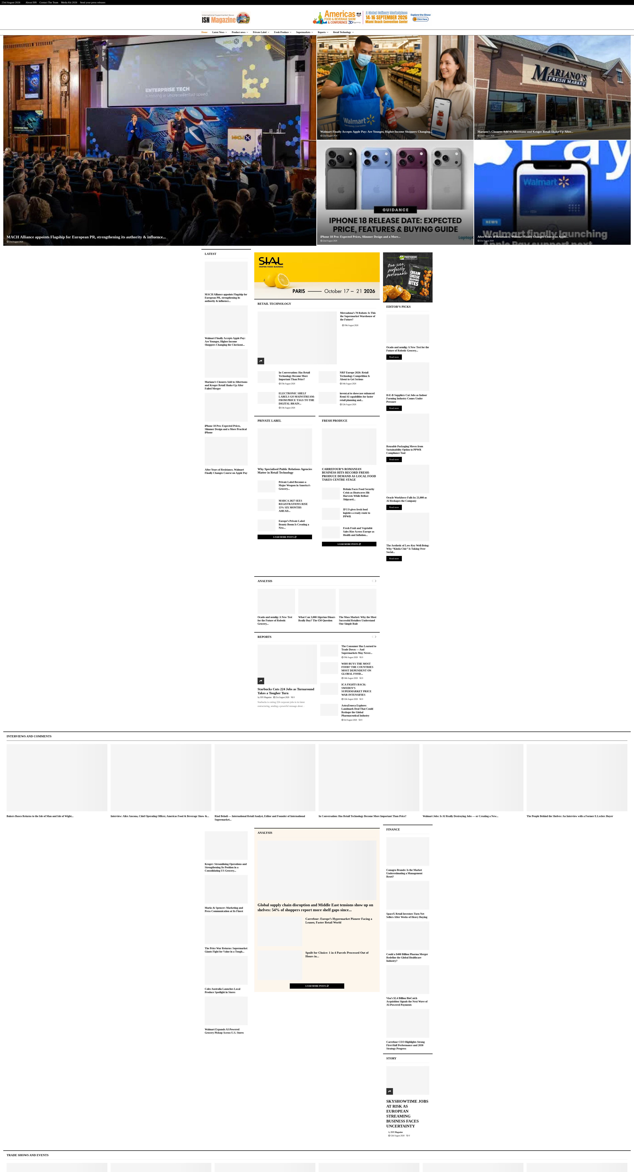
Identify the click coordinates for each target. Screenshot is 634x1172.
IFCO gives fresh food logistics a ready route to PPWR (356, 513)
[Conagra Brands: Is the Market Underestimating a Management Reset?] (407, 851)
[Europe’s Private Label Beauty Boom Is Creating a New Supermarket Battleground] (266, 525)
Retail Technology (342, 32)
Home (204, 32)
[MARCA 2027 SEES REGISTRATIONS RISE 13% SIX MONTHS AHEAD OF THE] (266, 505)
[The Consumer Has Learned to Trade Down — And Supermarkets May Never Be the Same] (329, 651)
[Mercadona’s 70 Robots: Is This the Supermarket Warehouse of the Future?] (297, 337)
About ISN (31, 2)
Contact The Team (48, 2)
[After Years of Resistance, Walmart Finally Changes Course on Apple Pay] (226, 451)
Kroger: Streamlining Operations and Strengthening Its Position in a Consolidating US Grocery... (226, 867)
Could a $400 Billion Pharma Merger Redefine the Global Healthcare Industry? (407, 957)
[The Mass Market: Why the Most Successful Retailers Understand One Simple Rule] (357, 601)
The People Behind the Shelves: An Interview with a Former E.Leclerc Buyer (570, 816)
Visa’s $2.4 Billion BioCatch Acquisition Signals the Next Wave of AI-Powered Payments (406, 1001)
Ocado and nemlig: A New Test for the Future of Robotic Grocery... (275, 620)
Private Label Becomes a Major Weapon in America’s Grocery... (294, 485)
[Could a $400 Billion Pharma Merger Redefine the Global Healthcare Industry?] (407, 935)
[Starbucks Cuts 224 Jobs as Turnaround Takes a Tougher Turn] (287, 664)
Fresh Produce (281, 32)
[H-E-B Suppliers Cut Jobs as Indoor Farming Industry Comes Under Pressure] (407, 376)
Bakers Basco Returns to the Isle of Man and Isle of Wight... (40, 816)
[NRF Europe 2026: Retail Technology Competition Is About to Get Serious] (327, 377)
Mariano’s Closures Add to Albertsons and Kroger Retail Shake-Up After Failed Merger (226, 385)
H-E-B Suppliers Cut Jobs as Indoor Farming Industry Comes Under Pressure (406, 398)
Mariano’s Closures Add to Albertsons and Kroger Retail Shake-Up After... (525, 131)
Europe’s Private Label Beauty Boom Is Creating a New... (294, 524)
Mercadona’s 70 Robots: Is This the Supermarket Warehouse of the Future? (358, 316)
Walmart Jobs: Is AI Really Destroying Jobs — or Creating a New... (460, 816)
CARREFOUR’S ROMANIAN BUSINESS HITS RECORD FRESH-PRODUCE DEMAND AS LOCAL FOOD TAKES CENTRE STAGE (349, 474)
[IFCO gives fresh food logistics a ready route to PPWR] (331, 514)
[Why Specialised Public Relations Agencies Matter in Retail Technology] (285, 446)
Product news (238, 32)
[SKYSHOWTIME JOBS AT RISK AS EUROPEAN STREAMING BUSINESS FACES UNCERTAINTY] (407, 1080)
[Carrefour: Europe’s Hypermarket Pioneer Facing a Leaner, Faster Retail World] (280, 931)
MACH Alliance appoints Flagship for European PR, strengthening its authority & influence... (86, 237)
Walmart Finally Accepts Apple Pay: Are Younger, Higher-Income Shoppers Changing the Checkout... (225, 341)
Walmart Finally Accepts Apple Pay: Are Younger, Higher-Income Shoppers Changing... (376, 131)
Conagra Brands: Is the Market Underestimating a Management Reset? (404, 873)
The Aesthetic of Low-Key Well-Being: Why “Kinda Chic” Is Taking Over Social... (407, 548)
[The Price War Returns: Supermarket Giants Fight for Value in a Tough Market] (226, 930)
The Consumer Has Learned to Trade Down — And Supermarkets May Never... (358, 649)
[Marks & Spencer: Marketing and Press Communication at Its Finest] (226, 889)
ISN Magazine (266, 697)
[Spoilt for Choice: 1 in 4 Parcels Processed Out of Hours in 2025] (280, 965)
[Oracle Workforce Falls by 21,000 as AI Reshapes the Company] (407, 479)
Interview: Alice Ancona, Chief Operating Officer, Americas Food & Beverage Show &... (160, 816)
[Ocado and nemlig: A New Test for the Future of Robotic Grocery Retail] (276, 601)
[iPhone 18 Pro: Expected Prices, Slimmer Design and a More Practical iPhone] (226, 407)
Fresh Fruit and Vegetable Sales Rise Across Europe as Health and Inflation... (358, 531)
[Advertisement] (317, 564)
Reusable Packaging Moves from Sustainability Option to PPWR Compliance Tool (404, 449)
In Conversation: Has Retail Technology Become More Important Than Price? (294, 376)
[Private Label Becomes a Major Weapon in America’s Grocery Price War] (266, 486)
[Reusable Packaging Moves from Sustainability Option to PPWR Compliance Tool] (407, 428)
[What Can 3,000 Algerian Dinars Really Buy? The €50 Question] (317, 601)
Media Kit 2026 (69, 2)
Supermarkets (303, 32)
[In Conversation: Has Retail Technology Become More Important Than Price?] (266, 377)
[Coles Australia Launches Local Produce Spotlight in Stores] (226, 970)
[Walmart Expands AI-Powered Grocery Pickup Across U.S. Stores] (226, 1011)
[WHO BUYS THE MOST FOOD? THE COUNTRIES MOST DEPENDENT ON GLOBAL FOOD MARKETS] (329, 668)
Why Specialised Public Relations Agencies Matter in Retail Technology (285, 470)
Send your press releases (92, 2)
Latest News (218, 32)
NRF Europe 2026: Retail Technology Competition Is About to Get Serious (355, 376)
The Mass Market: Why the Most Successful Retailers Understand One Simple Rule (357, 620)
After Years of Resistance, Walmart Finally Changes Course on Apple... (523, 236)
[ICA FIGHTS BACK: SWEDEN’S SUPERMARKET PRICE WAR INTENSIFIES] (329, 689)
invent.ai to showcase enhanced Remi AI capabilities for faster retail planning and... (357, 397)
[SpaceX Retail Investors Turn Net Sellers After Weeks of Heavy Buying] (407, 895)
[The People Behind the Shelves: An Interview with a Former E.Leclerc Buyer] (577, 777)
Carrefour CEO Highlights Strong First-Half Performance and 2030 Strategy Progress (405, 1045)
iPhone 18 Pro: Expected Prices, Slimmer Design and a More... (360, 236)
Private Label (259, 32)
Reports (322, 32)
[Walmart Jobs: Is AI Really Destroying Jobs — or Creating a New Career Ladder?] (473, 777)
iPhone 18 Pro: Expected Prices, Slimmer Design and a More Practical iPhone (226, 429)
